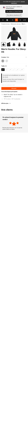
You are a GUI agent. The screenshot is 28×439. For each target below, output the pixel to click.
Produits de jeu (5, 24)
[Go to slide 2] (9, 44)
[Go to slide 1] (3, 44)
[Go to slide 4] (19, 44)
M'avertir (14, 88)
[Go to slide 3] (14, 44)
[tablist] (12, 20)
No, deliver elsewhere (13, 15)
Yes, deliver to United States (14, 11)
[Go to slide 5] (24, 44)
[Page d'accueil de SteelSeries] (7, 20)
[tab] (12, 20)
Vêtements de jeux (16, 24)
